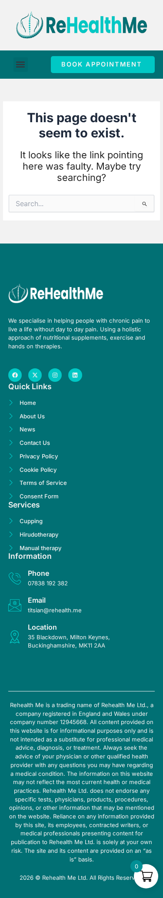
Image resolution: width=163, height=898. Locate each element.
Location (42, 627)
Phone (38, 573)
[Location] (14, 636)
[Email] (14, 605)
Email (37, 600)
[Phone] (14, 578)
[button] (20, 64)
